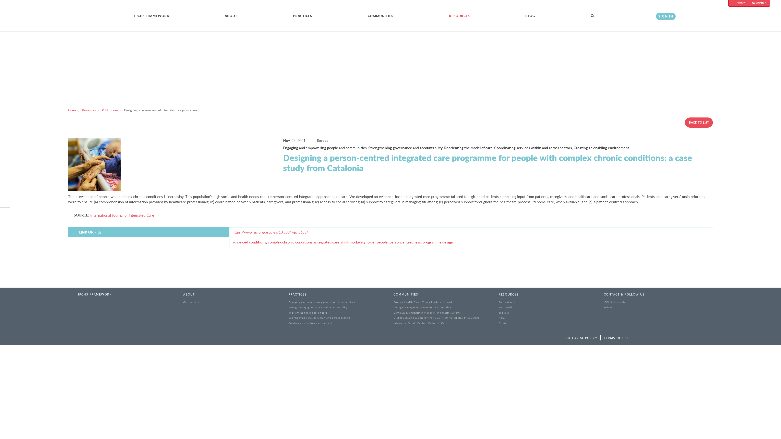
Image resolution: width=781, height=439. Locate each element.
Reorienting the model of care (307, 312)
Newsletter (759, 3)
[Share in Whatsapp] (5, 236)
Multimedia (506, 307)
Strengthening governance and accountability (318, 307)
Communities (380, 16)
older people (378, 242)
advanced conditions (249, 242)
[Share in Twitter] (5, 225)
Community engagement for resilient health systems (427, 312)
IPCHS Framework (151, 16)
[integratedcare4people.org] (75, 21)
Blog (530, 16)
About (231, 16)
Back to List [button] (699, 122)
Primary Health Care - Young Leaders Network (423, 302)
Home (72, 110)
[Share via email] (5, 246)
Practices (302, 16)
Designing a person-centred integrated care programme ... (162, 110)
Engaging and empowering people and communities (321, 302)
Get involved (191, 302)
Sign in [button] (665, 16)
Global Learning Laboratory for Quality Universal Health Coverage (436, 317)
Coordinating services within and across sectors (319, 317)
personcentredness (405, 242)
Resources (459, 16)
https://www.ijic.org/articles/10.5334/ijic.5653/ (270, 232)
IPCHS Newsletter (615, 302)
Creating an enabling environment (601, 148)
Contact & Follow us (624, 294)
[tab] (179, 16)
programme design (438, 242)
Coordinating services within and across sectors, (534, 148)
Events (503, 323)
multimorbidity (353, 242)
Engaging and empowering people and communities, (325, 148)
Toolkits (504, 312)
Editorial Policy (581, 338)
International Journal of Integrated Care (122, 215)
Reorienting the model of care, (469, 148)
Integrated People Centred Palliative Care (420, 323)
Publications (110, 110)
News (502, 317)
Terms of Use (616, 338)
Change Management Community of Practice (422, 307)
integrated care (326, 242)
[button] (620, 16)
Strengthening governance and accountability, (406, 148)
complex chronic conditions (290, 242)
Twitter (740, 3)
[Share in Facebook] (5, 215)
